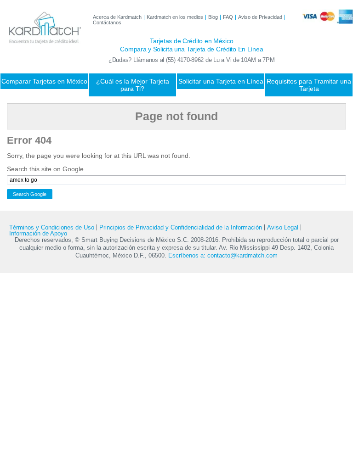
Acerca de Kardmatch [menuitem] (117, 17)
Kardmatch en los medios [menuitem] (175, 17)
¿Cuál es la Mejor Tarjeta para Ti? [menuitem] (132, 85)
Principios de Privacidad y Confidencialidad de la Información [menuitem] (180, 227)
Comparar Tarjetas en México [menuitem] (44, 81)
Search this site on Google (45, 169)
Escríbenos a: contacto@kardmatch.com (223, 255)
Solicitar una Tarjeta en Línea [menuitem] (220, 81)
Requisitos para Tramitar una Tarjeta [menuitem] (309, 85)
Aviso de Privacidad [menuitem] (260, 17)
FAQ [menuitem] (228, 17)
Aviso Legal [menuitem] (282, 227)
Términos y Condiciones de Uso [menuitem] (51, 227)
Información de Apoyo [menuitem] (38, 233)
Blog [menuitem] (213, 17)
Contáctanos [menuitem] (107, 22)
